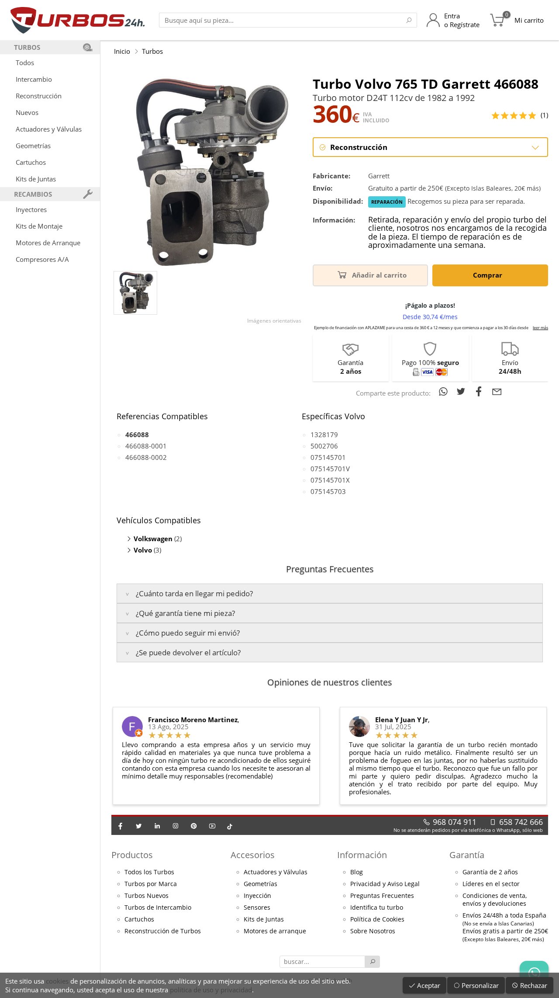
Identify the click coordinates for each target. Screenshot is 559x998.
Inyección (257, 896)
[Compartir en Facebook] (480, 391)
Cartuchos (31, 162)
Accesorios (253, 855)
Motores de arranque (275, 931)
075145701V (330, 468)
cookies (57, 981)
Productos (132, 855)
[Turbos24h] (77, 20)
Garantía (466, 855)
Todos (25, 62)
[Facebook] (120, 826)
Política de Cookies (377, 919)
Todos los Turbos (149, 872)
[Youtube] (212, 826)
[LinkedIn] (157, 826)
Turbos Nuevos (146, 896)
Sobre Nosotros (372, 931)
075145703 (328, 491)
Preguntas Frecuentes (382, 896)
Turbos (152, 51)
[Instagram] (175, 826)
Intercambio (34, 79)
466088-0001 (146, 446)
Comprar (488, 275)
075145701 (328, 457)
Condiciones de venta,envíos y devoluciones (494, 900)
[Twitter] (139, 826)
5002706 (324, 446)
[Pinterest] (194, 826)
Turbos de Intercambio (157, 907)
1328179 (324, 434)
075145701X (330, 480)
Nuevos (27, 112)
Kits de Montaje (39, 226)
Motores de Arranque (48, 242)
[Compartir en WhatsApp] (445, 391)
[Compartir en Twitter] (462, 391)
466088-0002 (146, 457)
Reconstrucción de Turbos (162, 931)
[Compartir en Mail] (497, 391)
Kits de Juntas (36, 178)
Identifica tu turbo (376, 907)
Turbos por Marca (150, 884)
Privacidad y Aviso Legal (385, 884)
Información (362, 855)
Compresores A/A (42, 259)
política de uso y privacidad (211, 989)
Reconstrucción (39, 95)
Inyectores (31, 209)
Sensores (257, 907)
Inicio (122, 51)
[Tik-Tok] (229, 826)
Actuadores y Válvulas (49, 129)
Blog (356, 872)
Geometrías (33, 145)
